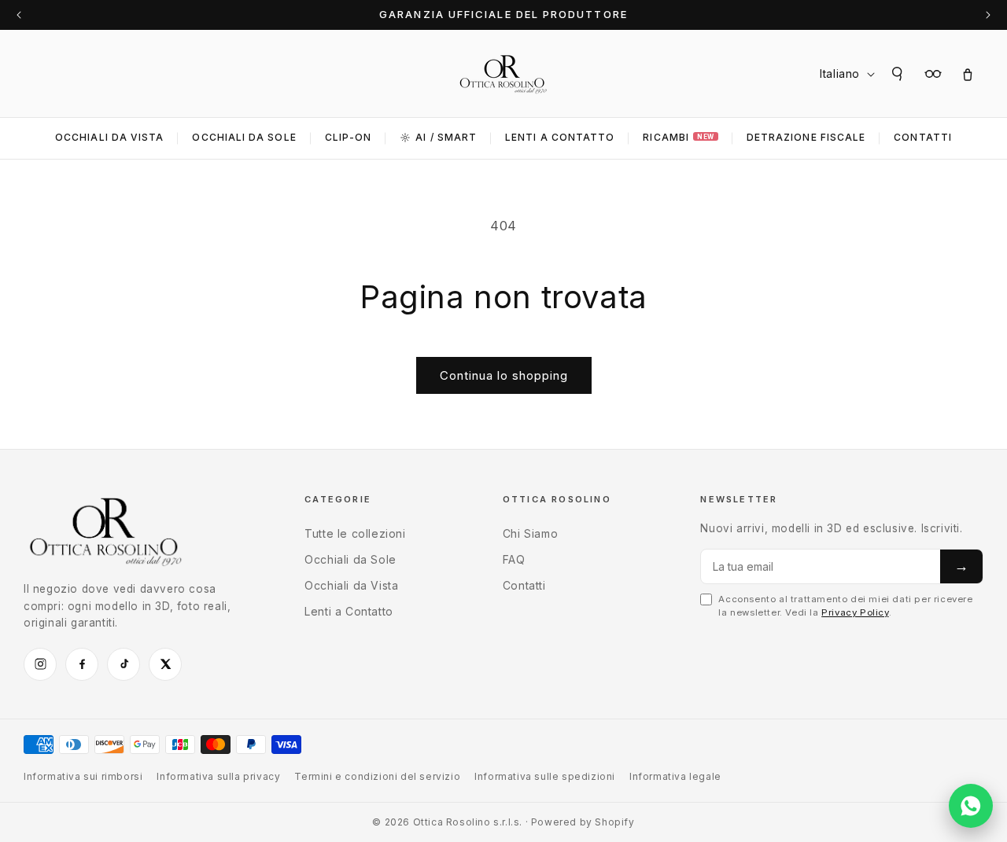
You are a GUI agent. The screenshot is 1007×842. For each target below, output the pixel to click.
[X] (165, 664)
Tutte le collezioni (354, 533)
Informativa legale (675, 776)
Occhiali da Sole (244, 137)
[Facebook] (81, 664)
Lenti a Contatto (348, 611)
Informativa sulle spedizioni (544, 776)
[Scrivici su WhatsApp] (971, 806)
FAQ (514, 559)
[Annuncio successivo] (988, 15)
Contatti (923, 137)
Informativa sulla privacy (218, 776)
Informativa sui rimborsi (83, 776)
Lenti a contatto (559, 137)
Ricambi (678, 137)
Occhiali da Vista (109, 137)
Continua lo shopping (504, 375)
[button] (898, 74)
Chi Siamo (530, 533)
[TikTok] (123, 664)
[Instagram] (40, 664)
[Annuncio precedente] (19, 15)
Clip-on (348, 137)
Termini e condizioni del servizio (377, 776)
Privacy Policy (854, 612)
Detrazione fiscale (806, 137)
